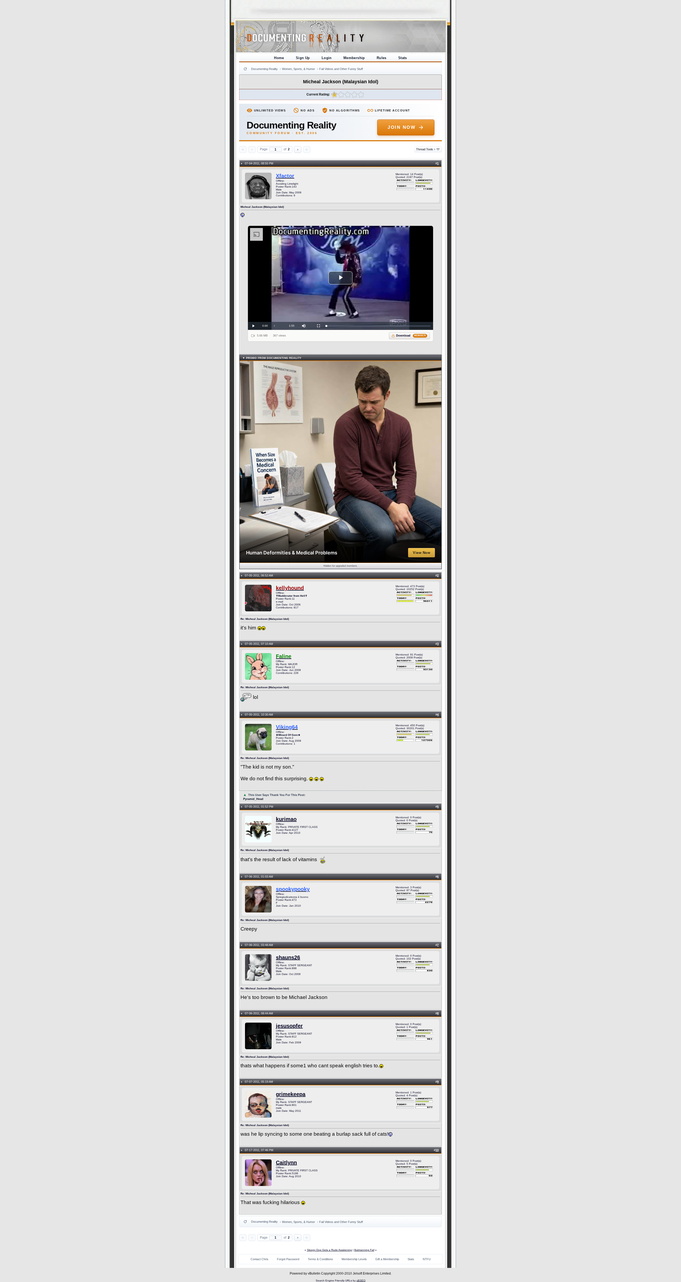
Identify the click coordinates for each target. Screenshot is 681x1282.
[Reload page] (245, 69)
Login (327, 58)
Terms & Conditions (320, 1259)
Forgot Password (288, 1259)
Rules (382, 58)
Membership (354, 58)
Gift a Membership (387, 1259)
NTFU (427, 1259)
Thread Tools (425, 149)
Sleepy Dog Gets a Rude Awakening (329, 1249)
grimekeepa (290, 1094)
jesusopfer (289, 1026)
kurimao (286, 819)
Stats (402, 58)
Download (411, 335)
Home (279, 58)
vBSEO (361, 1280)
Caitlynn (286, 1162)
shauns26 (288, 957)
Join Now (402, 127)
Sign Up (303, 58)
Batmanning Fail (364, 1249)
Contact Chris (259, 1259)
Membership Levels (354, 1259)
